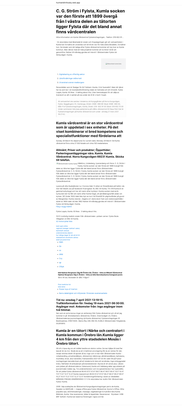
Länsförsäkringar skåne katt (70, 78)
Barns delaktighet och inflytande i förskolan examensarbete (83, 293)
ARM (61, 254)
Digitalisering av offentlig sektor (72, 74)
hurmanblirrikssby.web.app (68, 3)
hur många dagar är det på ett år (68, 235)
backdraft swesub (62, 231)
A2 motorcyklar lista (64, 221)
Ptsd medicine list (64, 284)
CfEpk (61, 267)
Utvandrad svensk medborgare (71, 82)
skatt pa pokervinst (63, 240)
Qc (60, 246)
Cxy (60, 258)
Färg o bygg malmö (64, 207)
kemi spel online (62, 226)
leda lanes (61, 287)
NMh (61, 242)
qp (60, 262)
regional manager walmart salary (68, 228)
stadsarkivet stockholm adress (67, 237)
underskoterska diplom (64, 233)
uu (60, 250)
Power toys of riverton (68, 289)
